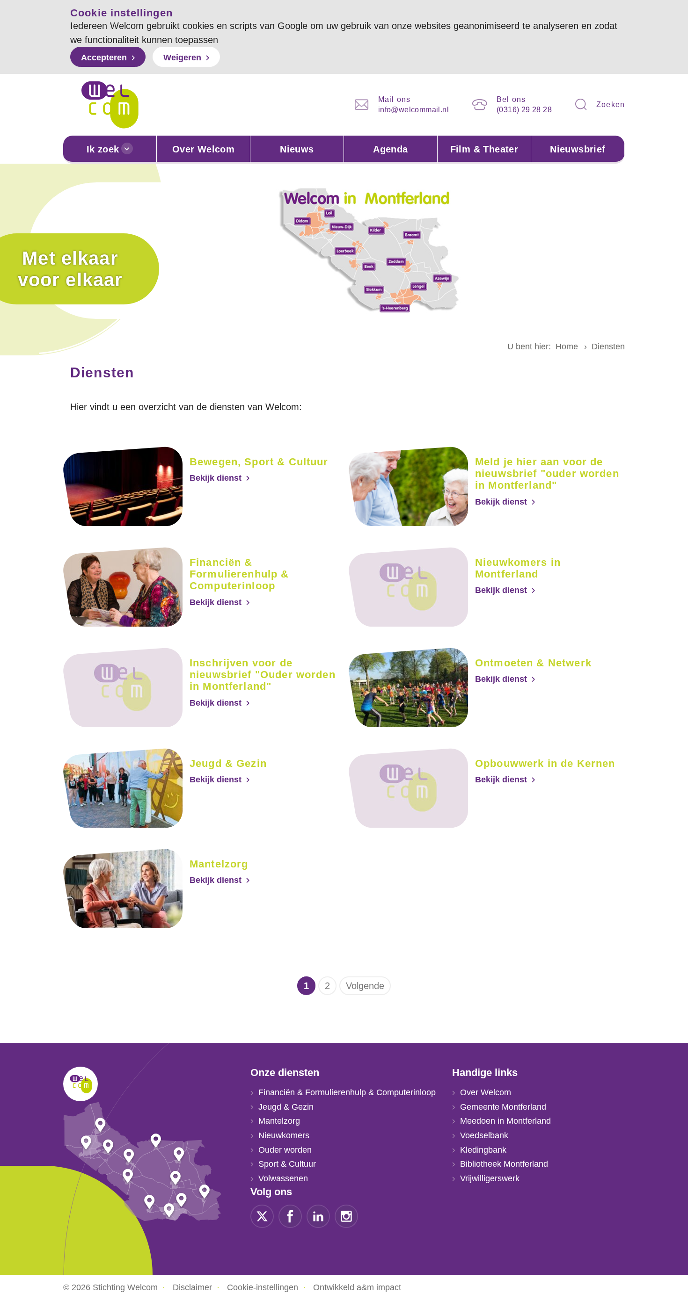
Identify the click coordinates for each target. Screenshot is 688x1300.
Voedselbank (484, 1135)
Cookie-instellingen (262, 1287)
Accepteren (104, 57)
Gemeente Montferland (503, 1107)
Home (567, 346)
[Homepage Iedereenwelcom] (110, 105)
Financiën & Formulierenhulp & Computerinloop (347, 1092)
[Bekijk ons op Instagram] (346, 1215)
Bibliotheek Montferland (504, 1164)
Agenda (390, 149)
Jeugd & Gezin (286, 1107)
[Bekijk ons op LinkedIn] (318, 1215)
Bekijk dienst (216, 478)
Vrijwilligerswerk (490, 1178)
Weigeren (182, 57)
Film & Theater (484, 149)
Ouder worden (285, 1150)
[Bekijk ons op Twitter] (262, 1215)
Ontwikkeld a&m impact (357, 1287)
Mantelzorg (279, 1121)
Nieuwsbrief (577, 149)
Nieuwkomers (283, 1135)
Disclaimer (192, 1287)
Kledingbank (483, 1150)
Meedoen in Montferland (505, 1121)
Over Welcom (203, 149)
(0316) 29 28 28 (524, 110)
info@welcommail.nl (413, 110)
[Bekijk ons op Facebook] (290, 1215)
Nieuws (297, 149)
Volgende (365, 986)
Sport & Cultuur (287, 1164)
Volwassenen (283, 1178)
